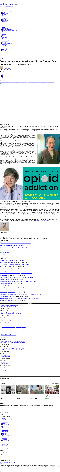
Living (3, 12)
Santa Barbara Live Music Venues (9, 30)
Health (1, 300)
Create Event (5, 49)
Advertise (4, 45)
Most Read (4, 258)
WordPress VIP (46, 467)
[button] (7, 392)
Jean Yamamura (11, 262)
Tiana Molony (7, 283)
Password (2, 410)
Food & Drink (5, 13)
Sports (3, 17)
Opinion (4, 14)
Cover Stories (5, 41)
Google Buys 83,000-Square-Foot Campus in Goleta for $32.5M (14, 290)
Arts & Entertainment (7, 11)
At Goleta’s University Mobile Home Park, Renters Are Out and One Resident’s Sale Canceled (20, 294)
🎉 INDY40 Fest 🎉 (5, 363)
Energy (1, 279)
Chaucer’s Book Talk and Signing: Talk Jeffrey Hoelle (12, 313)
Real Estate (4, 19)
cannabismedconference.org (42, 220)
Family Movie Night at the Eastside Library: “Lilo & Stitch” (13, 342)
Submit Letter (5, 447)
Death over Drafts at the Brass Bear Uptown (10, 320)
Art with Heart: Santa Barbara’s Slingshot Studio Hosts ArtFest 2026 (12, 245)
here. (12, 416)
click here (24, 467)
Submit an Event (3, 4)
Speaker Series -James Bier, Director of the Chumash (12, 349)
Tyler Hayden (7, 68)
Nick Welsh (7, 279)
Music (1, 283)
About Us (4, 47)
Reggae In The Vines (5, 370)
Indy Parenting (5, 20)
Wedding (4, 42)
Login (17, 4)
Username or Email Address (6, 407)
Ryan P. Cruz (9, 266)
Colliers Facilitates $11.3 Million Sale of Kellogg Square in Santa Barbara (16, 273)
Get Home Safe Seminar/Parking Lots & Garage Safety (13, 327)
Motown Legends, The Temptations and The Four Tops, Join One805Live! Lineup (18, 281)
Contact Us (4, 48)
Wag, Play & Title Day (5, 356)
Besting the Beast (3, 254)
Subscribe (3, 7)
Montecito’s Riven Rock (5, 285)
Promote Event (5, 424)
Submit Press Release (7, 435)
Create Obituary (5, 445)
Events (3, 15)
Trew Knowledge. (34, 467)
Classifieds (4, 21)
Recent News (5, 257)
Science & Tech (3, 292)
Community (2, 266)
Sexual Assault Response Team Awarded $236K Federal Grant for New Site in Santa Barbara (20, 268)
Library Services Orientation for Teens (9, 306)
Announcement (3, 275)
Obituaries (4, 18)
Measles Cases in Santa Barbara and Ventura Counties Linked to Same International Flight (20, 298)
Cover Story (5, 431)
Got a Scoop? (8, 7)
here (34, 405)
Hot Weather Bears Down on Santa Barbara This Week (12, 260)
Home (3, 25)
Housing (2, 296)
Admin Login (5, 448)
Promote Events (5, 440)
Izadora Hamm (11, 292)
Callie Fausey (10, 271)
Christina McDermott (10, 296)
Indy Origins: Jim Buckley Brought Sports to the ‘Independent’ (11, 250)
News (3, 10)
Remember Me (4, 412)
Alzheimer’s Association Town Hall (8, 335)
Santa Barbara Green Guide (8, 43)
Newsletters (11, 4)
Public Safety (3, 262)
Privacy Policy (3, 463)
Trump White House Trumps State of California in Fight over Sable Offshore (17, 277)
